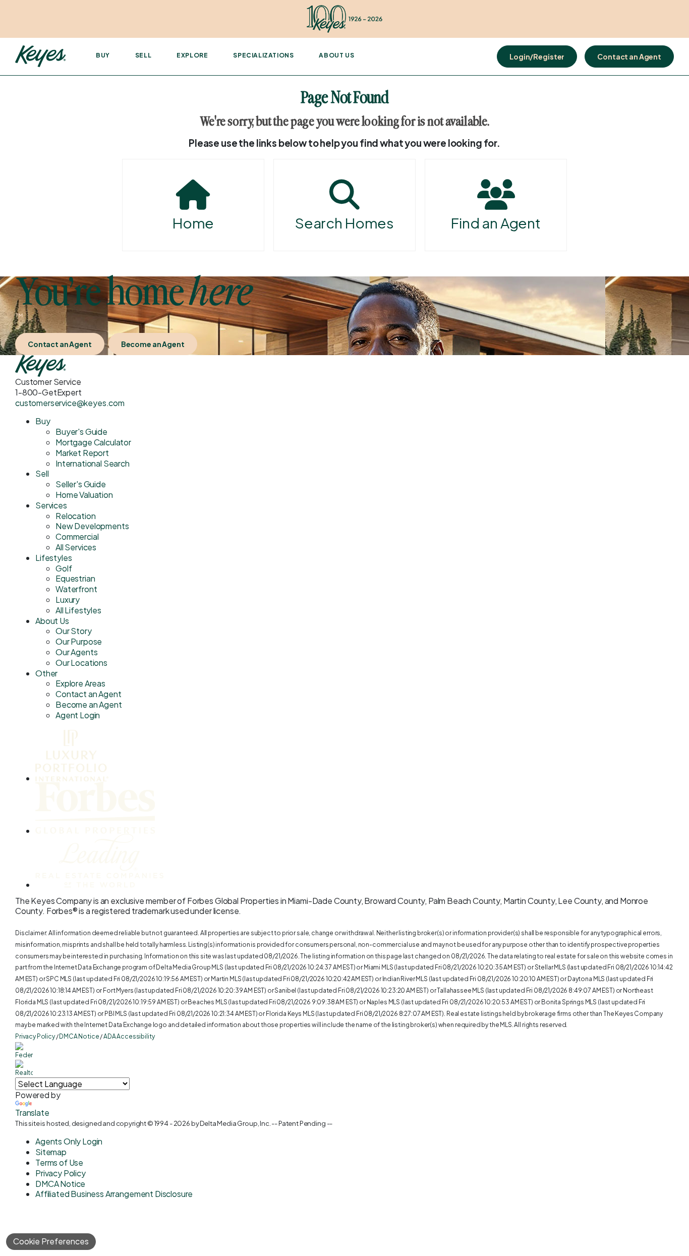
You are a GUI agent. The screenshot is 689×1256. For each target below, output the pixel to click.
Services (51, 505)
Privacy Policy (35, 1036)
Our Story (73, 630)
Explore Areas (80, 683)
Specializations (263, 55)
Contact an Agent (629, 56)
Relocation (75, 515)
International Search (92, 463)
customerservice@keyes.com (70, 402)
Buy (103, 55)
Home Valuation (84, 494)
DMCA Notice (79, 1036)
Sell (143, 55)
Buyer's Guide (81, 431)
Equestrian (75, 578)
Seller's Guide (80, 484)
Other (46, 673)
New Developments (92, 526)
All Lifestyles (78, 610)
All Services (75, 547)
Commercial (76, 536)
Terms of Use (59, 1162)
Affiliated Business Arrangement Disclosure (114, 1193)
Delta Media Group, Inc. (235, 1123)
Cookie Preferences (51, 1241)
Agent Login (77, 715)
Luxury (67, 599)
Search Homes (344, 223)
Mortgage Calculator (93, 442)
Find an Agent (496, 223)
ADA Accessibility (128, 1036)
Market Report (82, 452)
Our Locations (81, 662)
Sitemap (51, 1152)
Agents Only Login (68, 1141)
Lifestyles (53, 557)
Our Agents (76, 652)
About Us (336, 55)
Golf (63, 568)
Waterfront (76, 589)
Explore (192, 55)
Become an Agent (153, 344)
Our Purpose (78, 641)
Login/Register (536, 56)
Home (193, 223)
